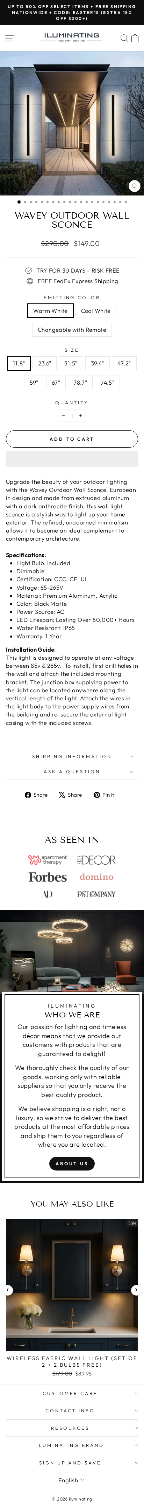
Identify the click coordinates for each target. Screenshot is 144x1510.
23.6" (44, 363)
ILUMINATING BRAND (70, 1445)
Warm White (50, 310)
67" (56, 382)
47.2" (124, 363)
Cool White (96, 310)
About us (72, 1163)
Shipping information (72, 756)
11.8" (19, 363)
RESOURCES (70, 1428)
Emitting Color (72, 297)
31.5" (70, 363)
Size (72, 350)
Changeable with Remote (72, 329)
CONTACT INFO (70, 1410)
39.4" (97, 363)
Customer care (70, 1393)
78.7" (80, 382)
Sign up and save (70, 1463)
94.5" (107, 382)
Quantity (72, 402)
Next (136, 1290)
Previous (7, 1290)
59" (34, 382)
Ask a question (72, 771)
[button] (72, 459)
